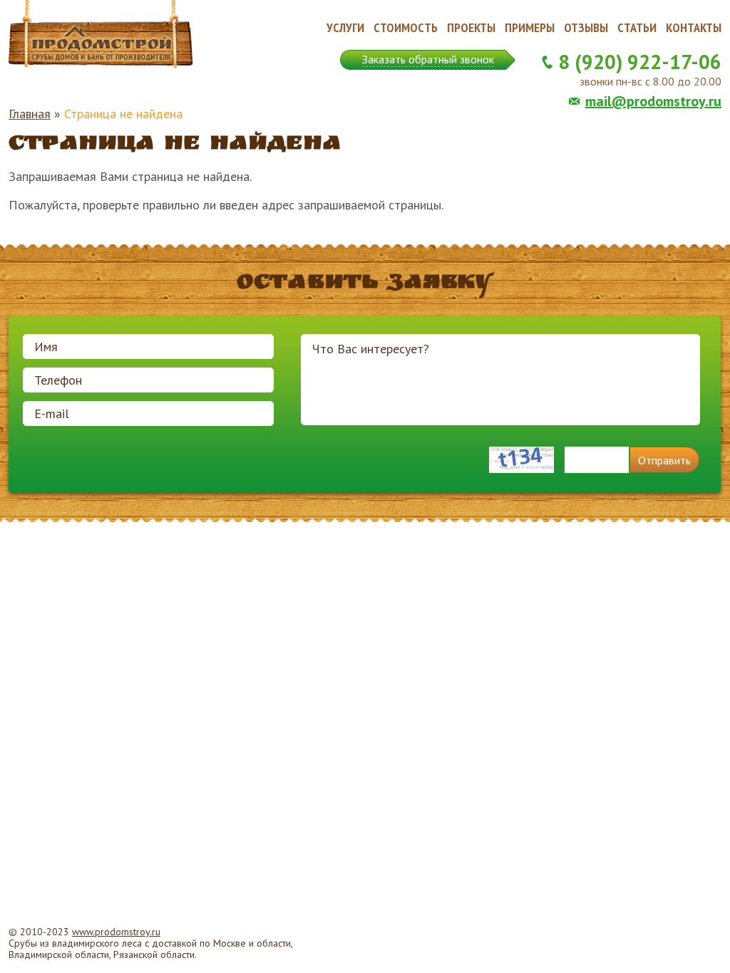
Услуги (345, 27)
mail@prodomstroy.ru (653, 101)
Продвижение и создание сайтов (687, 943)
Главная (30, 113)
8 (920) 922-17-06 (639, 61)
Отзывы (586, 27)
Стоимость (406, 27)
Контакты (693, 27)
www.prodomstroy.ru (116, 931)
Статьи (637, 27)
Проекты (471, 27)
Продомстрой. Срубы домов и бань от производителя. (101, 35)
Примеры (530, 27)
